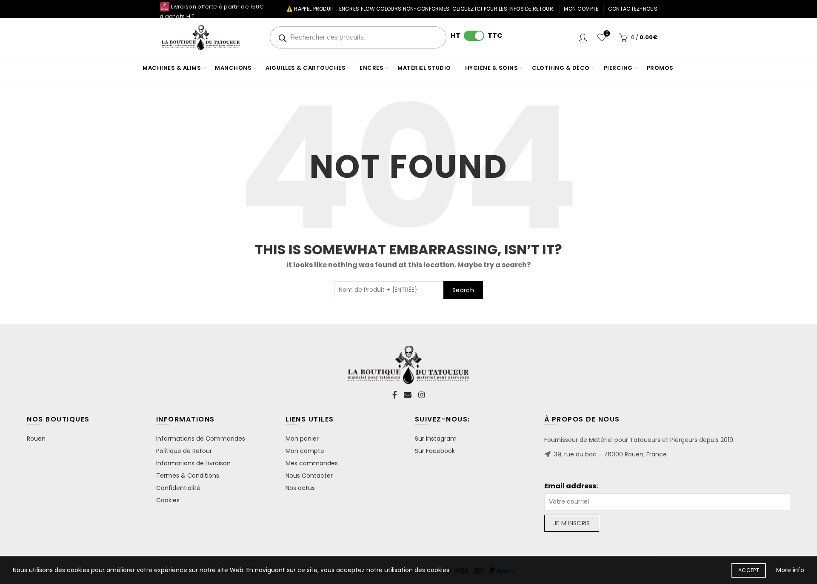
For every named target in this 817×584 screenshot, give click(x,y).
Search (463, 290)
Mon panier (302, 438)
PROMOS (660, 68)
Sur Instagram (436, 438)
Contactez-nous (632, 8)
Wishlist (607, 34)
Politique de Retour (184, 451)
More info (790, 570)
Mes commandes (312, 463)
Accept (748, 570)
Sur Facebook (435, 451)
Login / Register (583, 37)
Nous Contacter (309, 475)
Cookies (168, 500)
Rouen (36, 438)
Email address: (571, 486)
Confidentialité (178, 488)
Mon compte (581, 8)
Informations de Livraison (193, 463)
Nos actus (300, 488)
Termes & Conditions (187, 475)
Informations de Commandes (200, 438)
